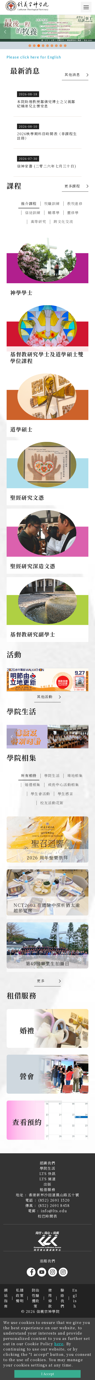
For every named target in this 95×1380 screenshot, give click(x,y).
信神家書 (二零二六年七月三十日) (46, 166)
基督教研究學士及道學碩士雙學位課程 (47, 357)
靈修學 (73, 212)
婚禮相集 (32, 784)
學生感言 (65, 793)
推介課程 (28, 203)
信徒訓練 (32, 212)
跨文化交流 (63, 221)
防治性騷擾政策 (36, 1298)
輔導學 (54, 212)
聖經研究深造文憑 (32, 566)
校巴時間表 (47, 1216)
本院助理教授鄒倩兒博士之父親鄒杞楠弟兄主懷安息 (46, 104)
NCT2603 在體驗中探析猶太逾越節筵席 (46, 908)
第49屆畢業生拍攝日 (48, 963)
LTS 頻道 (47, 1178)
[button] (30, 45)
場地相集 (75, 775)
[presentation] (5, 31)
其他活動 (44, 696)
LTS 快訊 (47, 1173)
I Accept (47, 1373)
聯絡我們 (63, 1298)
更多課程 (72, 186)
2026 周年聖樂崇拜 (47, 857)
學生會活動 (40, 793)
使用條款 (50, 1298)
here (58, 1343)
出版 (47, 1184)
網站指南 (6, 1298)
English (74, 1298)
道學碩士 (21, 429)
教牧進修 (75, 203)
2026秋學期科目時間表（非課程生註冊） (47, 136)
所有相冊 (28, 775)
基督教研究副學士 (32, 634)
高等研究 (38, 221)
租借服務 (47, 1189)
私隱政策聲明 (20, 1295)
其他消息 (72, 74)
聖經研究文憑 (27, 497)
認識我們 (47, 1162)
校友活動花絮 (52, 802)
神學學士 (21, 292)
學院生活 (52, 775)
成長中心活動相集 (63, 784)
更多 (41, 980)
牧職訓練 (52, 203)
